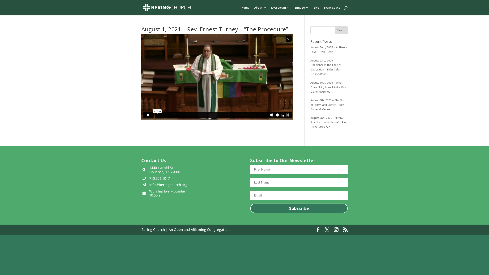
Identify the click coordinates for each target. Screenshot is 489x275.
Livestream (278, 7)
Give (316, 7)
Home (245, 7)
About (258, 7)
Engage (300, 7)
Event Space (332, 7)
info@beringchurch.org (168, 184)
